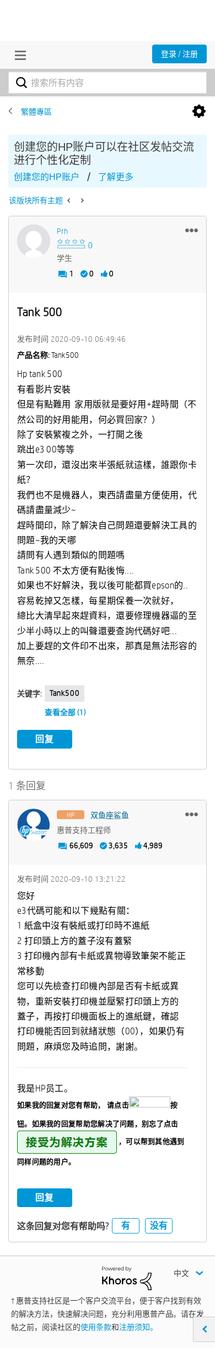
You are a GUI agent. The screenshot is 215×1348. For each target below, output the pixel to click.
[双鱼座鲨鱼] (33, 825)
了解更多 (115, 177)
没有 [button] (159, 1225)
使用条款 (95, 1327)
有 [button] (125, 1225)
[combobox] (107, 83)
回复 (44, 739)
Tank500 (64, 693)
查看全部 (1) (65, 712)
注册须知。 (138, 1327)
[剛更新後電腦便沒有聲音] (70, 200)
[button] (191, 230)
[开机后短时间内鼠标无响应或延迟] (81, 200)
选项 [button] (199, 111)
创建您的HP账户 (46, 177)
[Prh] (33, 241)
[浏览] (17, 55)
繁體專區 (36, 112)
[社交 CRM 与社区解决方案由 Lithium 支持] (127, 1277)
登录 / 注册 (179, 54)
